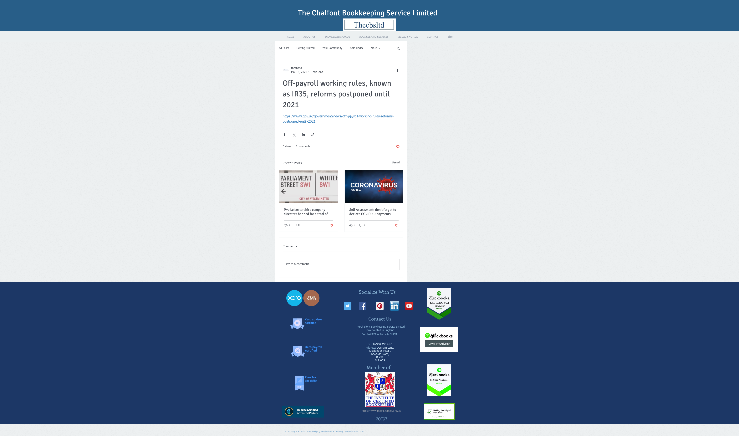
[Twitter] (347, 306)
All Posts (284, 48)
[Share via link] (313, 134)
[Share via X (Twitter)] (294, 134)
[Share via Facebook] (284, 134)
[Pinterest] (380, 306)
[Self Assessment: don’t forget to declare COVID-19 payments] (374, 186)
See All (396, 162)
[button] (398, 48)
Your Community (332, 48)
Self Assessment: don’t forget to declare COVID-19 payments (372, 212)
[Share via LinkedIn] (303, 134)
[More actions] (397, 70)
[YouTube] (409, 306)
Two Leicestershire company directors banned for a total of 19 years (308, 212)
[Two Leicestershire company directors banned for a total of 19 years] (308, 186)
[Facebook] (362, 306)
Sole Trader (356, 48)
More (374, 48)
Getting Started (306, 48)
